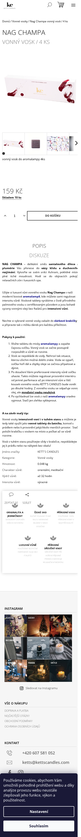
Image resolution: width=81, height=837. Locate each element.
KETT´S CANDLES (48, 452)
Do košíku (53, 216)
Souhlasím (38, 826)
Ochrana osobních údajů (22, 726)
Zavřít (38, 494)
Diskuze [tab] (39, 255)
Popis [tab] (39, 245)
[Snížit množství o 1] (24, 215)
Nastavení (39, 811)
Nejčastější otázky (16, 715)
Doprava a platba (16, 710)
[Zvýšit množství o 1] (5, 215)
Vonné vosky (45, 458)
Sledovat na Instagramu (42, 688)
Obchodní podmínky (18, 721)
